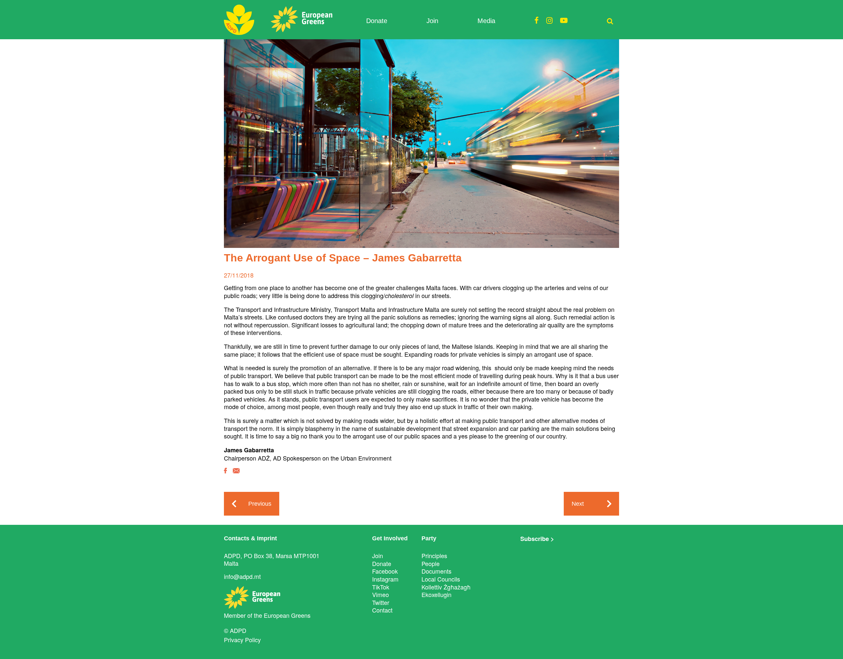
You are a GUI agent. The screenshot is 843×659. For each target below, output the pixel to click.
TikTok (380, 587)
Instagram (385, 579)
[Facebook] (225, 475)
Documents (436, 571)
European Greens (287, 615)
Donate (376, 20)
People (431, 563)
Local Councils (441, 579)
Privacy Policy (242, 639)
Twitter (380, 602)
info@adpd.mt (242, 576)
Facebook (385, 571)
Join (432, 20)
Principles (434, 555)
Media (486, 20)
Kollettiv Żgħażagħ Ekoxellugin (446, 591)
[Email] (236, 475)
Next (578, 503)
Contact (382, 610)
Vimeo (380, 594)
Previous (259, 503)
